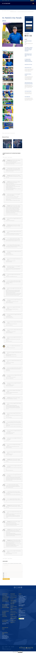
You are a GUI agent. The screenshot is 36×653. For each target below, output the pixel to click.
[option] (7, 145)
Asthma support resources (10, 218)
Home (3, 10)
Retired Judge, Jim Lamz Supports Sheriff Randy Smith (28, 55)
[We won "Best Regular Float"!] (8, 62)
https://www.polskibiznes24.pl (10, 251)
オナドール (7, 347)
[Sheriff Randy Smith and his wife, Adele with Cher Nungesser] (8, 117)
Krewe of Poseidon (7, 145)
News (8, 0)
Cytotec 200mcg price (12, 541)
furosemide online (11, 398)
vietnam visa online (9, 511)
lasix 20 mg (10, 522)
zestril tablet (17, 530)
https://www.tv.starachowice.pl (11, 375)
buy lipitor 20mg (10, 161)
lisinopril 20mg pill (13, 530)
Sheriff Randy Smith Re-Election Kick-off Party (18, 145)
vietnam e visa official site (10, 403)
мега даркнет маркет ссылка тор (15, 211)
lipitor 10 (16, 182)
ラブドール (8, 238)
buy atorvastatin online (15, 176)
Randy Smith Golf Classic (13, 11)
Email (26, 23)
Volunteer (6, 0)
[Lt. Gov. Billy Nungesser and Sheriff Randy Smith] (8, 125)
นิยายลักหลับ (8, 168)
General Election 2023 (28, 67)
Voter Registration (27, 96)
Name (26, 20)
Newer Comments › (10, 157)
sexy (7, 484)
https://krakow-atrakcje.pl (9, 341)
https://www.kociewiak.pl (9, 261)
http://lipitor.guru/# (8, 523)
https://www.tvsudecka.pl (9, 454)
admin (9, 133)
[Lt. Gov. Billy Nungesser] (8, 109)
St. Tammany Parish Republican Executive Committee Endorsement (25, 11)
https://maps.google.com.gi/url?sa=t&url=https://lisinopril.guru (13, 531)
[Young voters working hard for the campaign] (8, 94)
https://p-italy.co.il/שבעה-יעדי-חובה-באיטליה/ (12, 266)
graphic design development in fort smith (12, 194)
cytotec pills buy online (18, 541)
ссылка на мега (10, 209)
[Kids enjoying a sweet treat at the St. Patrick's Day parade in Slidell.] (8, 70)
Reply (19, 160)
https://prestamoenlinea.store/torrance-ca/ (11, 293)
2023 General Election (28, 91)
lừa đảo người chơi (9, 274)
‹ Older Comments (5, 157)
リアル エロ (18, 240)
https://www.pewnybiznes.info (10, 465)
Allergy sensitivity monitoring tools (10, 220)
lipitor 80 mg (12, 182)
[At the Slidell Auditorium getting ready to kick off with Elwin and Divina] (8, 54)
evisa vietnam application (10, 231)
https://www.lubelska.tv (10, 390)
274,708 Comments (12, 133)
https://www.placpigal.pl (10, 413)
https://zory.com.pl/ (9, 360)
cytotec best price (15, 460)
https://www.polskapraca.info (10, 430)
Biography (6, 646)
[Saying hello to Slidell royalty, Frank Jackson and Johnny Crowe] (8, 86)
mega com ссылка (11, 207)
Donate (3, 0)
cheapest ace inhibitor (14, 506)
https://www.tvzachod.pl (10, 444)
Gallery (5, 10)
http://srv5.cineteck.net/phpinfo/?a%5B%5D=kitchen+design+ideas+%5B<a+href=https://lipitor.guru (13, 184)
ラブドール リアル (9, 345)
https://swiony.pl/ (8, 370)
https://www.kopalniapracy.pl (10, 299)
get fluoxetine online (9, 352)
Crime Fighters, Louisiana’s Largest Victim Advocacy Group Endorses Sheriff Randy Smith (5, 598)
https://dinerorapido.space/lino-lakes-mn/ (11, 478)
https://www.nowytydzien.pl (10, 329)
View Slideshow (4, 50)
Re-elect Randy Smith (6, 3)
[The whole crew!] (8, 78)
